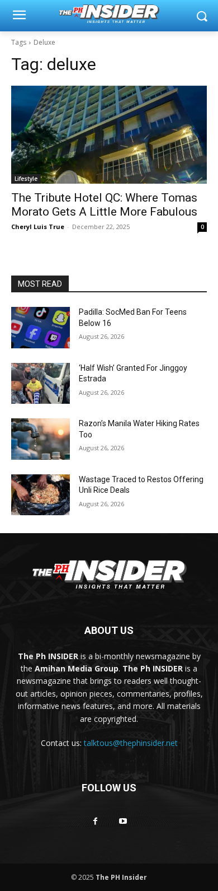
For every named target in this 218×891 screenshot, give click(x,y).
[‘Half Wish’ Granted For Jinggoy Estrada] (40, 383)
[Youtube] (123, 821)
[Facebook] (95, 821)
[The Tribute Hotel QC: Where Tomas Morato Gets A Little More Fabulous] (109, 135)
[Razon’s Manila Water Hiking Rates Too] (40, 439)
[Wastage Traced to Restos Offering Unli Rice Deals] (40, 495)
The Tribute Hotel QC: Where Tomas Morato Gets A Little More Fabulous (104, 204)
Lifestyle (26, 179)
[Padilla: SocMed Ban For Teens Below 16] (40, 327)
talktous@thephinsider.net (131, 743)
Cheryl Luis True (37, 226)
